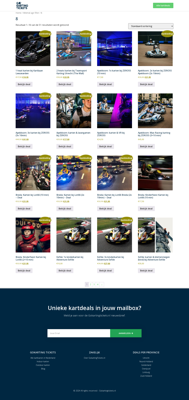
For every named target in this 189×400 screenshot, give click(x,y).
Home (18, 12)
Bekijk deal (24, 84)
